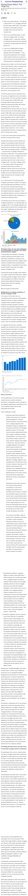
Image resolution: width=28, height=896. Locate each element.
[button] (1, 13)
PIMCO (2, 10)
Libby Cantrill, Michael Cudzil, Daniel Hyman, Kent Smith (13, 8)
